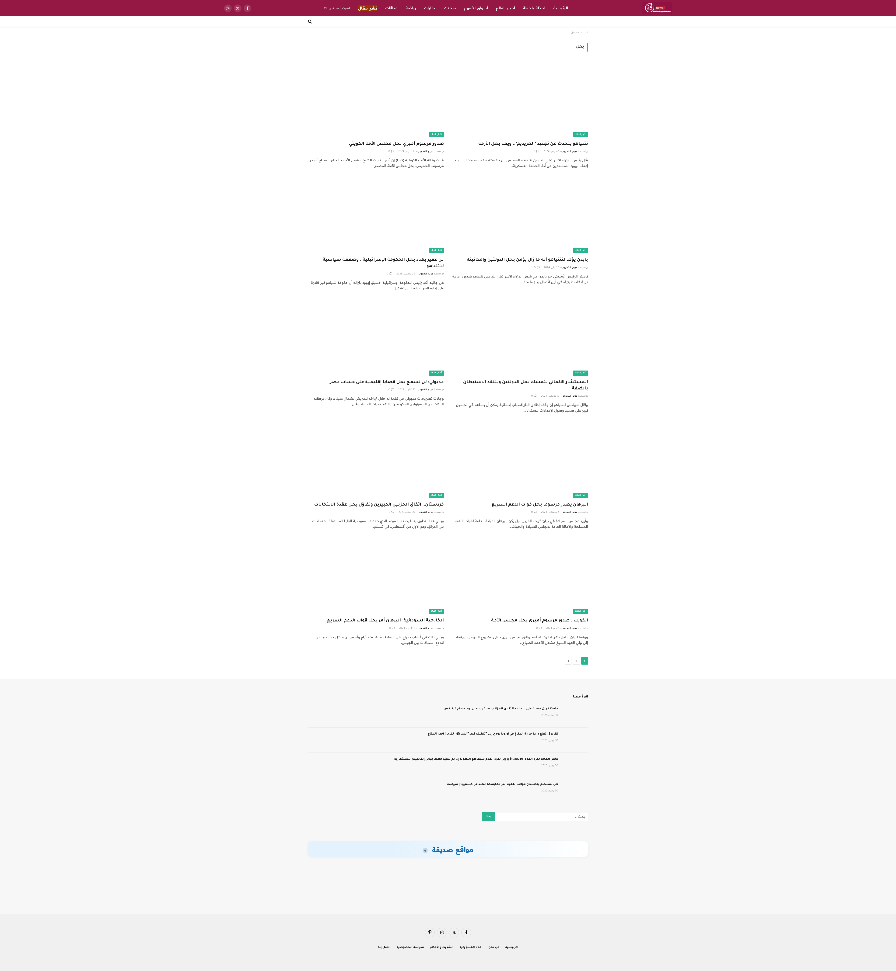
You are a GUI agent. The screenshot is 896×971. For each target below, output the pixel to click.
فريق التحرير (570, 151)
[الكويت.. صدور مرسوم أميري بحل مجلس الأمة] (520, 576)
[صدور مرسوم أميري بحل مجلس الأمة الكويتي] (376, 99)
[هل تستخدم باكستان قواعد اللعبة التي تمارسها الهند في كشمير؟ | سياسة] (575, 790)
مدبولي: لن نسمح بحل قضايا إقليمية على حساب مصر (387, 382)
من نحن (493, 947)
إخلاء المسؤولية (471, 947)
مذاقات (391, 8)
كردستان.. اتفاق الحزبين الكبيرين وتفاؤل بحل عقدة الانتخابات (379, 505)
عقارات (430, 8)
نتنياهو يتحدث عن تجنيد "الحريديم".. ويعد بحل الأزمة (533, 144)
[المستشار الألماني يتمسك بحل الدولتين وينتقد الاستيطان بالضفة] (520, 337)
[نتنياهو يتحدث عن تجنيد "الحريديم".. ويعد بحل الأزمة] (520, 99)
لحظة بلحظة (534, 8)
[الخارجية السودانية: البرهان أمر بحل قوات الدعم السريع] (376, 576)
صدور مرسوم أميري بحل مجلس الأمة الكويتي (396, 144)
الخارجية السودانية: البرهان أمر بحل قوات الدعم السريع (385, 620)
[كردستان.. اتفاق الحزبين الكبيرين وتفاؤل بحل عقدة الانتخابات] (376, 460)
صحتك (450, 8)
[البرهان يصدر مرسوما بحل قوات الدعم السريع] (520, 460)
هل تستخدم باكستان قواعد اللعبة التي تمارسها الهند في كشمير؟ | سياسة (502, 784)
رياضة (411, 8)
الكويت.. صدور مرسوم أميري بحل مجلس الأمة (539, 620)
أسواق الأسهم (476, 8)
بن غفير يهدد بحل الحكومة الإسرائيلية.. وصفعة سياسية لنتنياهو (383, 263)
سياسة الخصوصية (410, 947)
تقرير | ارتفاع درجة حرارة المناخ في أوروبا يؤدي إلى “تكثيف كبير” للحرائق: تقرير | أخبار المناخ (493, 734)
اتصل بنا (384, 947)
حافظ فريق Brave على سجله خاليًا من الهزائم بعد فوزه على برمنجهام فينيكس (501, 709)
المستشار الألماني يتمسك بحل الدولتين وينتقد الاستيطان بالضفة (525, 385)
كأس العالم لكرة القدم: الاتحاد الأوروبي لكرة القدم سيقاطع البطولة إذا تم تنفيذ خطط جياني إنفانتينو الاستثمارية (476, 759)
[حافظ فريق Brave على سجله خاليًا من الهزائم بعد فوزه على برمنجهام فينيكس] (575, 715)
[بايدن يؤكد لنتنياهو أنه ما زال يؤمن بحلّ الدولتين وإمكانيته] (520, 215)
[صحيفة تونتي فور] (657, 8)
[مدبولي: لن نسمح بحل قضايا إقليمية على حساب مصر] (376, 337)
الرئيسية (560, 8)
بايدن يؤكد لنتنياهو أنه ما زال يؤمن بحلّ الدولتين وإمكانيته (527, 260)
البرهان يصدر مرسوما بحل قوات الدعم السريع (540, 505)
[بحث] (310, 21)
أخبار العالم (505, 8)
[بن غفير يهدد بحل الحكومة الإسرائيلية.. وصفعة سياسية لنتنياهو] (376, 215)
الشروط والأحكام (442, 947)
